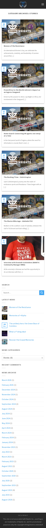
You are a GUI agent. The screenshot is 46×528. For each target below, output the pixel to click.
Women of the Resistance (14, 46)
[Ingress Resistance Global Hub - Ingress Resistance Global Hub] (23, 4)
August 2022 (7, 466)
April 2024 (6, 428)
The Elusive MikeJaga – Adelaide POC (18, 221)
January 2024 (7, 442)
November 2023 (8, 447)
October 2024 (7, 399)
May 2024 (5, 423)
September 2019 (9, 485)
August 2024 (7, 409)
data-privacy (23, 515)
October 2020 (7, 471)
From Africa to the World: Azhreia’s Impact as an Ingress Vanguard (22, 91)
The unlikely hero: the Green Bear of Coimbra (24, 324)
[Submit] (41, 292)
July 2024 (5, 413)
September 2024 (9, 404)
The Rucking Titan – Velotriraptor (17, 177)
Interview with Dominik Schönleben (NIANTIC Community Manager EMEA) (21, 264)
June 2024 (6, 418)
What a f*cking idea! (17, 332)
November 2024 (8, 394)
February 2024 (7, 437)
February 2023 (7, 461)
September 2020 (9, 475)
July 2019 (5, 495)
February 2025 (7, 385)
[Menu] (42, 4)
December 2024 (8, 389)
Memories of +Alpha (17, 315)
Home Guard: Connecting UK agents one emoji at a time (22, 135)
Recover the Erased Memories (21, 340)
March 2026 (6, 380)
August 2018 (7, 499)
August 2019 (7, 490)
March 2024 (6, 432)
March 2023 (6, 456)
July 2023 (5, 452)
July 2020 (5, 480)
